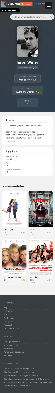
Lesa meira (10, 141)
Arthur (33, 229)
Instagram (8, 321)
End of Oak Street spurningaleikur (19, 368)
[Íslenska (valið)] (35, 4)
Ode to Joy (24, 79)
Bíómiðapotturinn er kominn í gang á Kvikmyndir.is (26, 379)
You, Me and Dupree (24, 91)
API (5, 314)
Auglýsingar (9, 318)
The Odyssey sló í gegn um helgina (19, 372)
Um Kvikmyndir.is (11, 328)
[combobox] (32, 17)
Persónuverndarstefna (14, 352)
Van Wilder (34, 277)
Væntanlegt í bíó (11, 345)
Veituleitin (8, 348)
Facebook (8, 325)
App (5, 308)
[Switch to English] (39, 4)
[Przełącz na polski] (43, 4)
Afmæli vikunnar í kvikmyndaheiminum (21, 375)
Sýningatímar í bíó (12, 341)
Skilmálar (8, 355)
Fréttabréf (8, 311)
